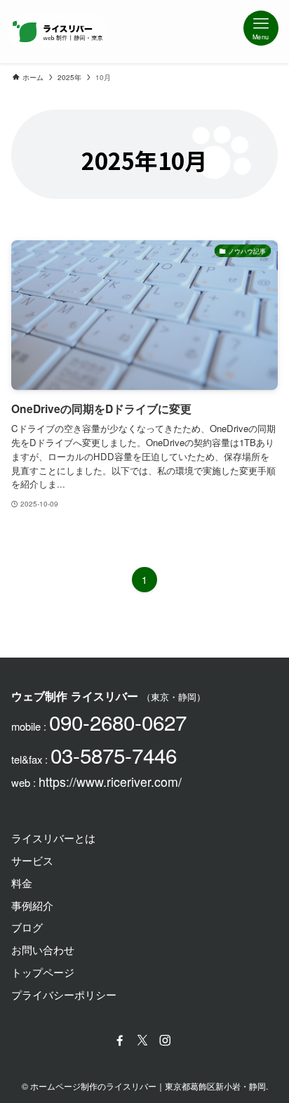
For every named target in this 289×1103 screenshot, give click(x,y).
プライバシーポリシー (63, 994)
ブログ (27, 927)
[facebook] (122, 1040)
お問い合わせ (42, 949)
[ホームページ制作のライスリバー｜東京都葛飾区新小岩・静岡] (58, 31)
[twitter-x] (144, 1040)
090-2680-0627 (118, 721)
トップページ (42, 972)
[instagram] (167, 1040)
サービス (32, 860)
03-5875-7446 (114, 754)
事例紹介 (32, 905)
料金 (21, 882)
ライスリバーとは (53, 837)
